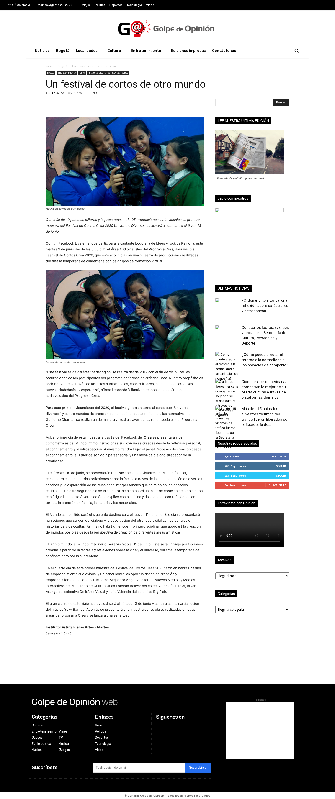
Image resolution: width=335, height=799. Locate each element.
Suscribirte (277, 485)
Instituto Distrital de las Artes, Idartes (108, 72)
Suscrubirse (197, 768)
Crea (147, 437)
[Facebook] (288, 5)
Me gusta (279, 456)
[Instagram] (297, 5)
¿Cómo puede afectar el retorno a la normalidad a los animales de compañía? (265, 359)
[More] (103, 103)
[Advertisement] (260, 730)
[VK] (81, 103)
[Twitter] (316, 5)
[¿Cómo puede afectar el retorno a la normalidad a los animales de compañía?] (226, 366)
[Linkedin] (307, 5)
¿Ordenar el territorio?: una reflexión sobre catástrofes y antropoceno (265, 305)
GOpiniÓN (58, 93)
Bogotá (62, 66)
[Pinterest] (71, 103)
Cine (82, 72)
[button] (296, 50)
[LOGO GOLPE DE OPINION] (167, 28)
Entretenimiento (67, 72)
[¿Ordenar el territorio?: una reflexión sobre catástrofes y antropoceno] (226, 309)
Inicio (49, 66)
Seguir (281, 466)
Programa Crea (161, 249)
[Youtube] (325, 5)
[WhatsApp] (92, 103)
